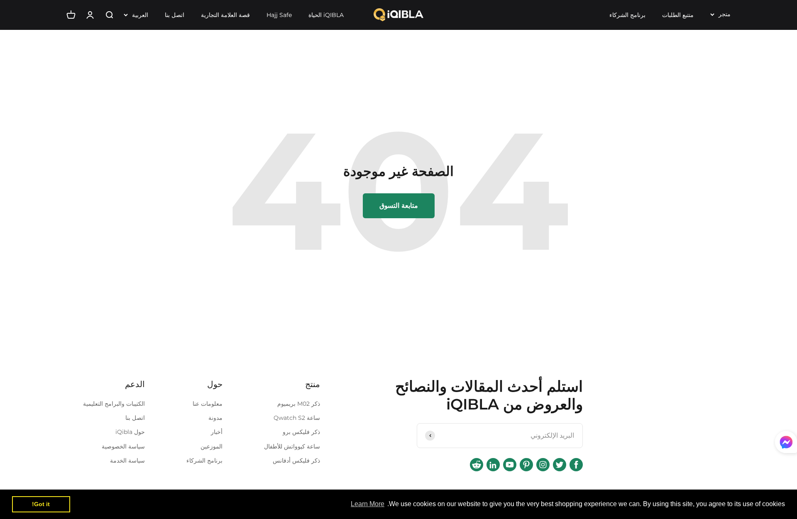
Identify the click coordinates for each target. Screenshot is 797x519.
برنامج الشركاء (627, 15)
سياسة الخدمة (127, 460)
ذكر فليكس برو (301, 432)
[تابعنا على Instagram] (543, 464)
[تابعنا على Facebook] (576, 464)
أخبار (216, 432)
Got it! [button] (41, 504)
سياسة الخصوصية (123, 446)
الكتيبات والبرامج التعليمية (114, 403)
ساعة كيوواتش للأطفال (292, 446)
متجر (725, 14)
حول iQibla (130, 432)
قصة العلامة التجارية (225, 15)
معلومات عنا (207, 403)
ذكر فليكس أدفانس (296, 460)
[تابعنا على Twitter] (559, 464)
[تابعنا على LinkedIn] (493, 464)
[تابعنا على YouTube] (509, 464)
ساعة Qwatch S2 (297, 418)
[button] (786, 444)
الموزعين (211, 446)
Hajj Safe (279, 15)
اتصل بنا (174, 15)
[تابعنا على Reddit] (476, 464)
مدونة (215, 418)
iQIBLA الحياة (326, 15)
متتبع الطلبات (678, 15)
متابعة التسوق (398, 206)
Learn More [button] (367, 503)
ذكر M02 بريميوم (298, 403)
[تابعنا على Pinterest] (526, 464)
